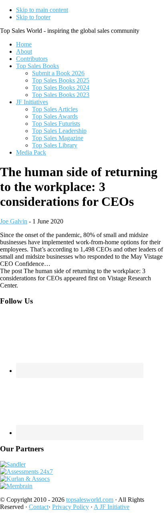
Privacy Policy (70, 506)
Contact (38, 506)
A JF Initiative (111, 506)
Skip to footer (33, 17)
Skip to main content (42, 9)
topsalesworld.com (89, 499)
